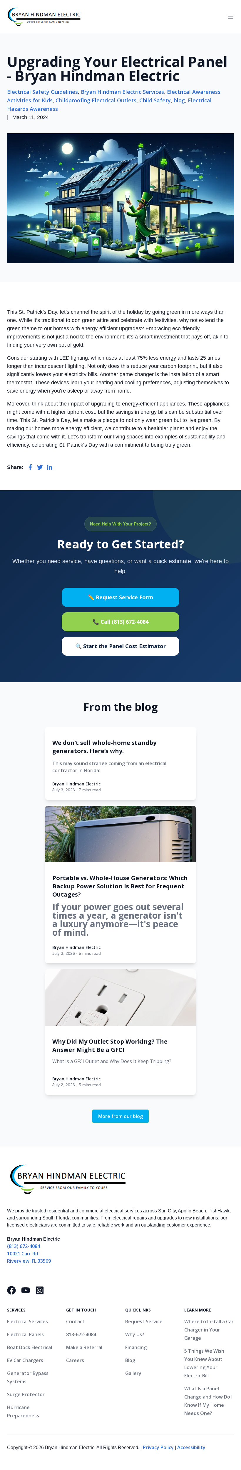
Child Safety (155, 100)
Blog (130, 1360)
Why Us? (134, 1334)
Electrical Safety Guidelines (42, 91)
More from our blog (120, 1116)
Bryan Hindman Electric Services (122, 91)
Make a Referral (84, 1347)
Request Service (144, 1321)
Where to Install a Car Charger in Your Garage (209, 1329)
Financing (136, 1347)
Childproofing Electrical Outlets (96, 100)
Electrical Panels (25, 1334)
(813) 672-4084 (23, 1246)
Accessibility (191, 1447)
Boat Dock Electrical (29, 1347)
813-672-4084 (81, 1334)
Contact (75, 1321)
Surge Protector (26, 1394)
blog (179, 100)
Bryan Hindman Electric (76, 784)
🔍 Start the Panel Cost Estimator (120, 646)
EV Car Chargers (25, 1360)
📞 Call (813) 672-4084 (120, 621)
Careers (75, 1360)
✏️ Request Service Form (120, 597)
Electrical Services (27, 1321)
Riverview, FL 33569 (29, 1261)
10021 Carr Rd (22, 1253)
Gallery (133, 1373)
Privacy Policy (158, 1447)
